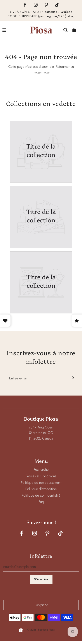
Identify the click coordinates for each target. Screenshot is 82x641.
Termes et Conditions (41, 476)
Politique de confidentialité (41, 495)
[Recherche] (65, 30)
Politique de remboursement (41, 482)
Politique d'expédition (41, 488)
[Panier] (74, 30)
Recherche (41, 469)
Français (39, 605)
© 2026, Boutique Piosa (41, 630)
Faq (41, 501)
